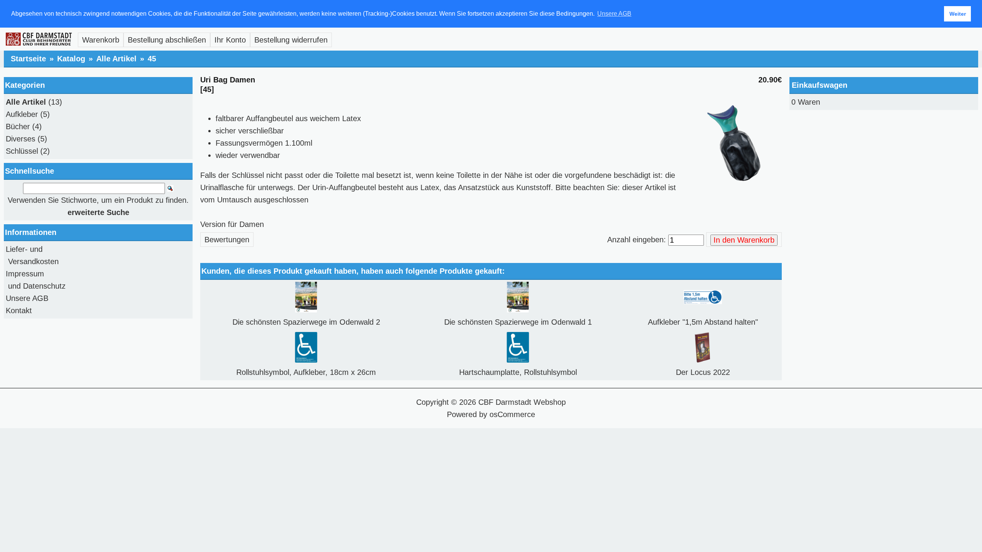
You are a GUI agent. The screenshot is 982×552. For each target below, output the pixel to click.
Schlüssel (22, 151)
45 (152, 58)
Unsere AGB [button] (614, 13)
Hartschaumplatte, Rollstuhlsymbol (518, 372)
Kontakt (19, 310)
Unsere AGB (27, 298)
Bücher (18, 126)
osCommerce (512, 414)
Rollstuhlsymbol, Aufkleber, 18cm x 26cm (306, 372)
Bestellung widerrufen (291, 40)
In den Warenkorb (743, 240)
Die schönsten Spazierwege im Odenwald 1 (518, 322)
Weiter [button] (957, 14)
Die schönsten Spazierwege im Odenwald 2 (306, 322)
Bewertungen (226, 239)
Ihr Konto (230, 40)
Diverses (20, 139)
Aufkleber (22, 114)
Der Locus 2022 (703, 372)
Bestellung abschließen (167, 40)
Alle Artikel (116, 58)
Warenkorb (100, 40)
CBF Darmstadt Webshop (522, 402)
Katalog (71, 58)
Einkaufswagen (819, 85)
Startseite (28, 58)
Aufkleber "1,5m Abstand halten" (703, 322)
